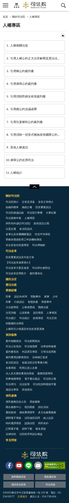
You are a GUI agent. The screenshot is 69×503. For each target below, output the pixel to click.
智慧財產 (33, 302)
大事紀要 (51, 213)
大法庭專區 (12, 307)
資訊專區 (38, 313)
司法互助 (52, 318)
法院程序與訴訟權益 (31, 434)
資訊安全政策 (18, 485)
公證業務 (24, 313)
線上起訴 (48, 418)
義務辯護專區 (45, 373)
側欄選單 (5, 5)
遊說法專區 (12, 389)
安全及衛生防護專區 (17, 245)
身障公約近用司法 (20, 160)
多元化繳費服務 (47, 412)
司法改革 (11, 251)
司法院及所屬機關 (16, 5)
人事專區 (52, 313)
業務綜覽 (11, 290)
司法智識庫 (30, 346)
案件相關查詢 (13, 341)
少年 (55, 296)
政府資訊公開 (41, 223)
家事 (46, 296)
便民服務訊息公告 (16, 402)
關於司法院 (18, 17)
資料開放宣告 (18, 477)
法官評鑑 (11, 313)
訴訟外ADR (20, 296)
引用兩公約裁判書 (20, 71)
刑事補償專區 (13, 379)
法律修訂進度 (40, 357)
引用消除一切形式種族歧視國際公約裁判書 (35, 134)
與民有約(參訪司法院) (18, 223)
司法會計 (11, 318)
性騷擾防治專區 (15, 323)
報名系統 (41, 429)
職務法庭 (43, 307)
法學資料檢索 (48, 346)
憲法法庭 (11, 284)
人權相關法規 (17, 45)
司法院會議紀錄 (15, 213)
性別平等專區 (42, 234)
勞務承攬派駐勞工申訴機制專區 (24, 239)
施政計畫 (27, 207)
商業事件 (46, 302)
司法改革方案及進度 (17, 268)
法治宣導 (24, 384)
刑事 (8, 302)
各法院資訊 (25, 229)
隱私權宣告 (50, 477)
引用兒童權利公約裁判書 (24, 122)
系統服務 (35, 402)
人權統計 (14, 172)
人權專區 (34, 17)
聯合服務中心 (13, 407)
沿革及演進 (28, 202)
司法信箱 (50, 485)
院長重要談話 (43, 207)
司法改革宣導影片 (16, 273)
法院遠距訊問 (32, 418)
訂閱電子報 (12, 429)
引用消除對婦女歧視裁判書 (26, 96)
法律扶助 (11, 434)
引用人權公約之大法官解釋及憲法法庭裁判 (35, 58)
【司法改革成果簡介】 (18, 262)
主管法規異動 (48, 352)
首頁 (5, 17)
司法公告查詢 (13, 346)
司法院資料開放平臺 (44, 384)
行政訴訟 (19, 302)
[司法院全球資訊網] (34, 5)
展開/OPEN (34, 186)
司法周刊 (11, 384)
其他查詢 (27, 389)
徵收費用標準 (27, 412)
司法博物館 (38, 245)
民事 (8, 296)
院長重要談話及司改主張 (20, 257)
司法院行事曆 (35, 213)
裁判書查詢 (12, 352)
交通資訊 (22, 496)
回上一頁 (63, 35)
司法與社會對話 (41, 268)
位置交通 (11, 229)
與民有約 (43, 423)
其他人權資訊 (17, 147)
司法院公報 (49, 379)
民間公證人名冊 (28, 368)
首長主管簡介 (46, 202)
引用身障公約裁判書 (21, 83)
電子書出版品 (32, 379)
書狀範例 (11, 412)
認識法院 (29, 423)
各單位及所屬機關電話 (18, 234)
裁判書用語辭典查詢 (17, 357)
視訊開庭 (29, 407)
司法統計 (24, 318)
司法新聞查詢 (32, 341)
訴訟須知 (43, 407)
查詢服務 (11, 334)
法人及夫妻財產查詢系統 (20, 373)
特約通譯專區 (13, 423)
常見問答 (11, 440)
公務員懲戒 (28, 307)
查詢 (63, 5)
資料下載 (27, 429)
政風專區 (38, 318)
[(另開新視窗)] (9, 466)
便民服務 (11, 395)
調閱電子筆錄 (13, 418)
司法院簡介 (12, 202)
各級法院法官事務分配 (35, 362)
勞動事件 (36, 296)
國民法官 (11, 279)
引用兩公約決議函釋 (21, 109)
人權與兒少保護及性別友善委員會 (25, 329)
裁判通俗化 (36, 273)
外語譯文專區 (29, 352)
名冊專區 (11, 368)
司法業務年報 (13, 218)
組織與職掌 (12, 207)
